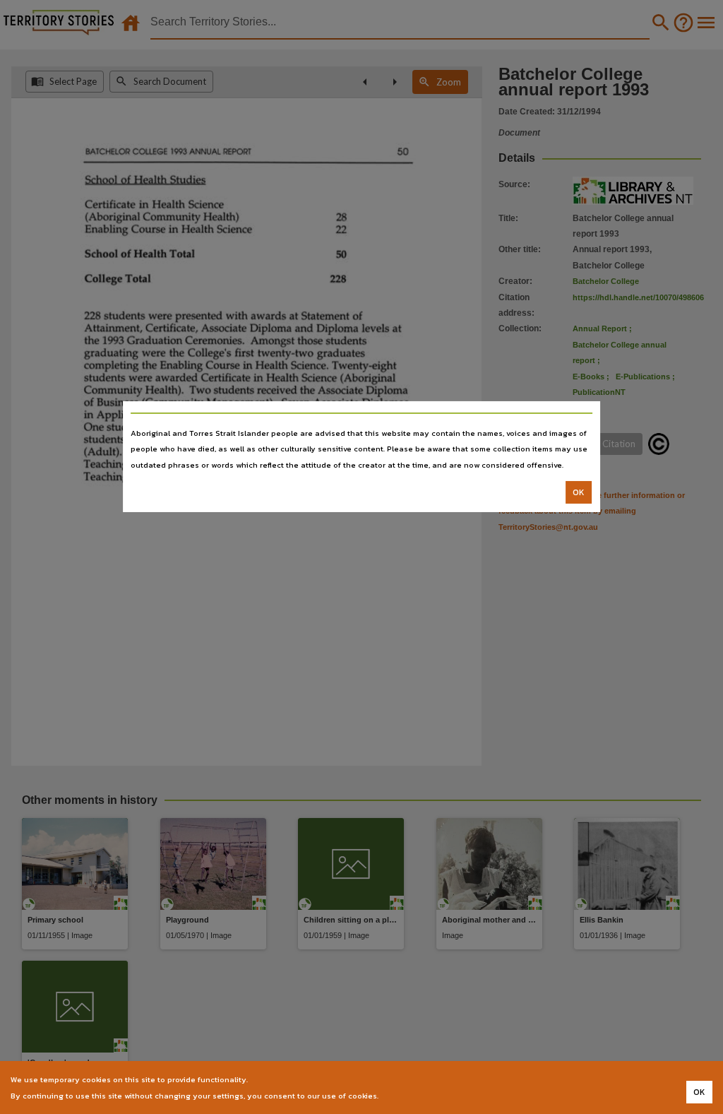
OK (579, 492)
